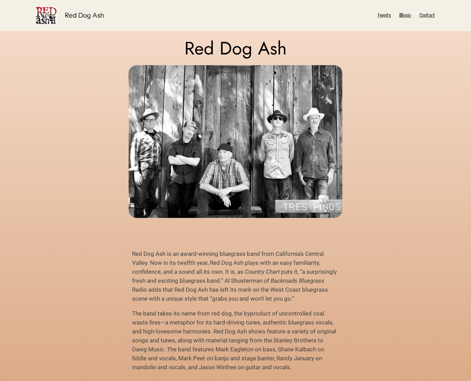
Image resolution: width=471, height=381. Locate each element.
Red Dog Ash (84, 15)
